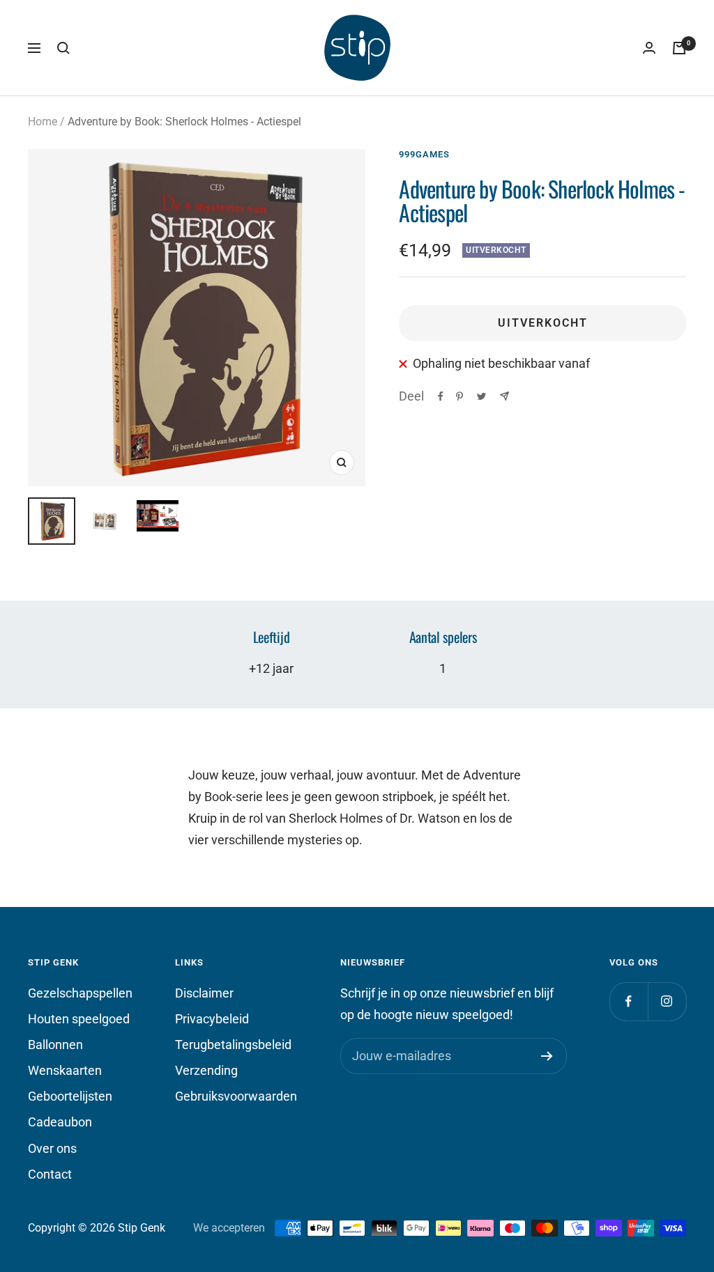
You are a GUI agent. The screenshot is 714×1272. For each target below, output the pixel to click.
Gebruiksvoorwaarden (236, 1096)
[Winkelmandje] (679, 48)
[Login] (649, 48)
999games (424, 154)
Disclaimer (204, 993)
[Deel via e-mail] (504, 396)
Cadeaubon (60, 1122)
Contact (50, 1174)
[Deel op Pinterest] (459, 396)
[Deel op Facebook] (440, 396)
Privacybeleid (212, 1018)
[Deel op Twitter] (481, 396)
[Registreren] (547, 1056)
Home (42, 121)
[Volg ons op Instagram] (667, 1001)
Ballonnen (55, 1044)
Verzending (206, 1070)
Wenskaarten (65, 1070)
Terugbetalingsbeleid (233, 1044)
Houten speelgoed (79, 1018)
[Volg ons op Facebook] (628, 1001)
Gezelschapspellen (80, 993)
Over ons (52, 1148)
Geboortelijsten (70, 1096)
